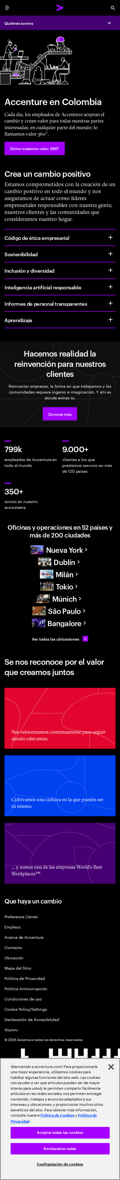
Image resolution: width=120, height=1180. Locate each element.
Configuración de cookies (60, 1164)
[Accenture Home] (60, 7)
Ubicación (13, 957)
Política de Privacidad (24, 978)
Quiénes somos (18, 23)
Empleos (12, 927)
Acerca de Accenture (24, 937)
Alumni (11, 1029)
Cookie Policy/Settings (25, 1009)
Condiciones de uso (23, 999)
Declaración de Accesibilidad (31, 1019)
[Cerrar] (111, 1067)
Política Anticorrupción (25, 988)
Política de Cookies (57, 1115)
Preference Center (21, 916)
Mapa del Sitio (17, 968)
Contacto (13, 947)
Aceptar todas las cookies (60, 1132)
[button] (60, 413)
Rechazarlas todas (60, 1149)
